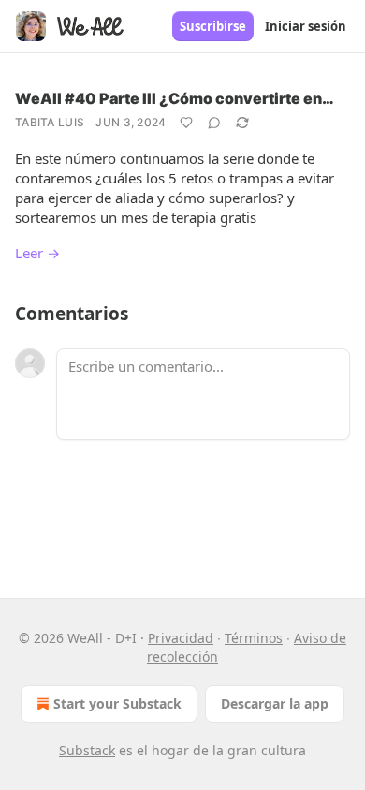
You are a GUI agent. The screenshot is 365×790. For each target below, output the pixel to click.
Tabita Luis (49, 122)
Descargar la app (274, 703)
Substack (87, 750)
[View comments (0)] (214, 122)
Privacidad (180, 638)
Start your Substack (117, 703)
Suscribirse (213, 26)
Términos (254, 638)
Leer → (37, 252)
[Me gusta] (186, 122)
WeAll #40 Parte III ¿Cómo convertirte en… (174, 98)
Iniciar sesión (305, 26)
